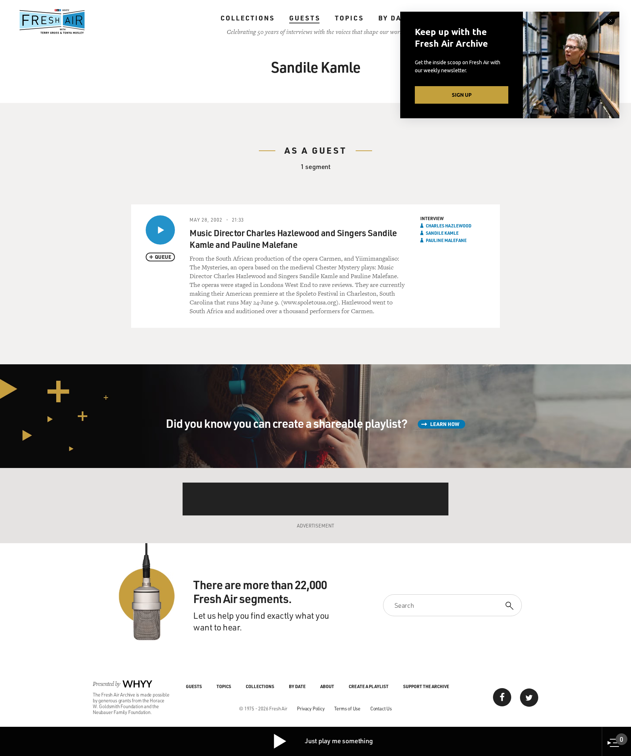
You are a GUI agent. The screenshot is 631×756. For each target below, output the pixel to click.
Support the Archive (426, 686)
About (327, 686)
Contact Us (381, 708)
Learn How (444, 424)
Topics (349, 18)
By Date (394, 18)
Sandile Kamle (442, 233)
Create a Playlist (369, 686)
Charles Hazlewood (448, 226)
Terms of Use (347, 708)
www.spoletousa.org (309, 302)
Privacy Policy (310, 708)
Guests (304, 18)
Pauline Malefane (446, 240)
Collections (248, 18)
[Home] (52, 21)
